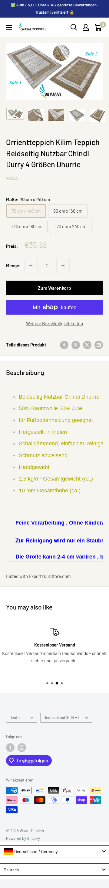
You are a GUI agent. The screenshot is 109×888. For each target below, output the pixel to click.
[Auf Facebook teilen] (64, 344)
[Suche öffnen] (74, 27)
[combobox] (54, 851)
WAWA (12, 178)
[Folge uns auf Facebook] (10, 747)
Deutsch (16, 717)
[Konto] (86, 27)
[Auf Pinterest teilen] (75, 344)
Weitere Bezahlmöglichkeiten (54, 323)
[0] (98, 27)
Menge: (13, 265)
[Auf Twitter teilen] (87, 344)
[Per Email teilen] (98, 344)
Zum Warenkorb (54, 288)
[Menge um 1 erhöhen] (63, 265)
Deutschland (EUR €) (61, 717)
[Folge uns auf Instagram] (22, 747)
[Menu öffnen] (9, 27)
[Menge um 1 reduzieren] (31, 265)
